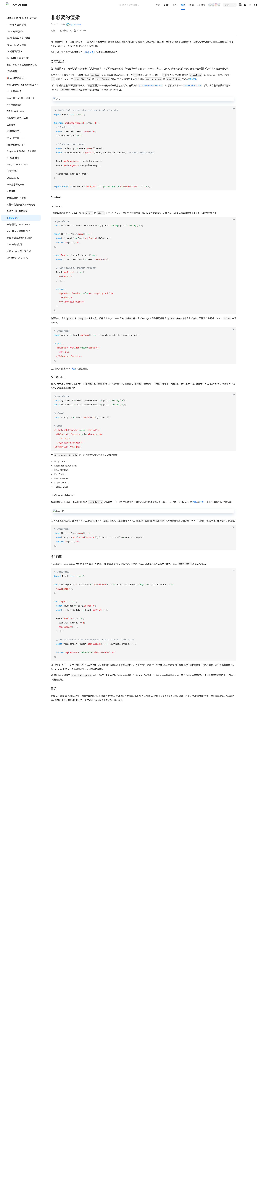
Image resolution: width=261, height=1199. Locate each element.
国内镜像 (201, 4)
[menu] (180, 5)
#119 (201, 502)
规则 (74, 368)
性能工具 (89, 52)
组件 (174, 4)
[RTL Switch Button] (245, 4)
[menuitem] (157, 5)
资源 (191, 4)
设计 (158, 4)
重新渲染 (192, 79)
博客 (183, 4)
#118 (194, 502)
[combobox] (228, 5)
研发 (166, 4)
